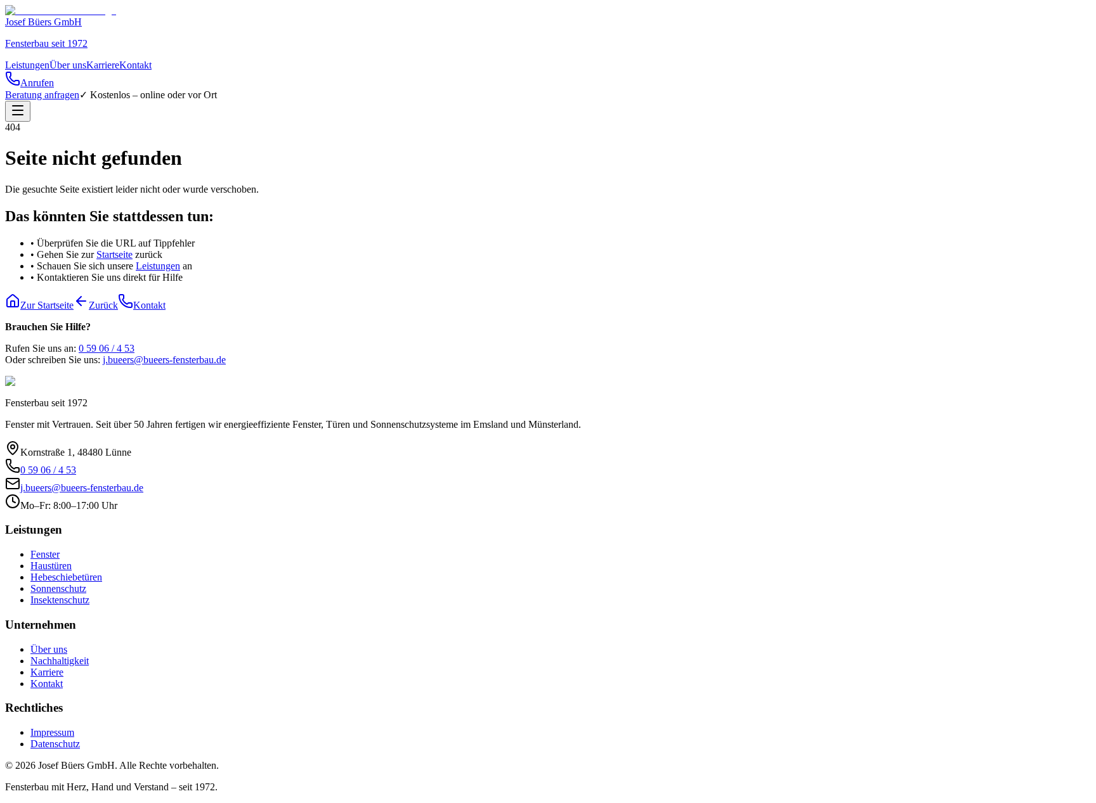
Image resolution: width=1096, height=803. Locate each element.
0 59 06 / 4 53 (106, 348)
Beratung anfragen (42, 94)
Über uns (67, 65)
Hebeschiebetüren (66, 577)
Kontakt (135, 65)
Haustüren (51, 565)
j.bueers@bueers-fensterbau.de (164, 359)
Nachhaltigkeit (59, 660)
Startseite (114, 254)
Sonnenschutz (58, 588)
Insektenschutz (59, 599)
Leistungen (27, 65)
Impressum (52, 732)
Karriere (102, 65)
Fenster (45, 554)
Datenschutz (55, 743)
